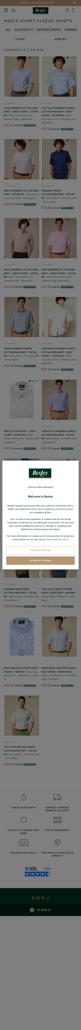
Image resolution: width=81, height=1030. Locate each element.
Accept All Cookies (40, 560)
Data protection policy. (57, 539)
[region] (40, 515)
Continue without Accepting (40, 487)
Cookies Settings (40, 550)
